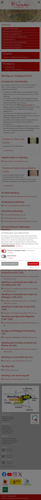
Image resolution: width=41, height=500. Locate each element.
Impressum (19, 246)
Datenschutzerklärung (8, 246)
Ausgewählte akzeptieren (9, 263)
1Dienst (10, 253)
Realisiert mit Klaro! (34, 267)
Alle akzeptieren (33, 263)
